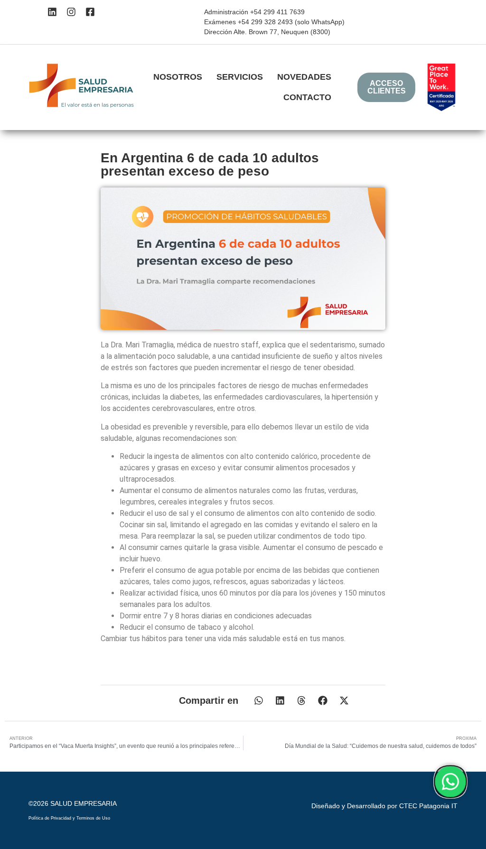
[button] (258, 700)
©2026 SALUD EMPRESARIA (72, 803)
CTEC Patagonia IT (428, 806)
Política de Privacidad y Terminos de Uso (69, 818)
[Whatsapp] (450, 781)
